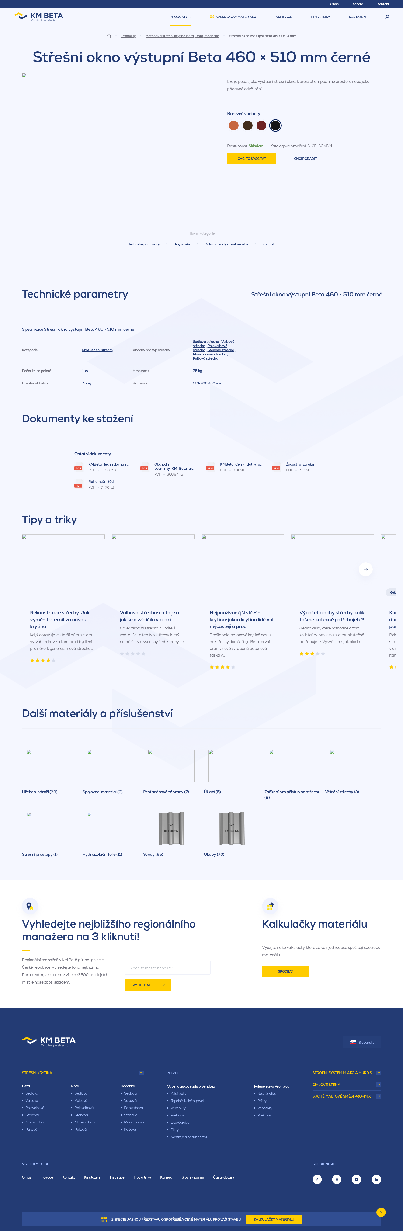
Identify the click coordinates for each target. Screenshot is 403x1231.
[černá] (275, 125)
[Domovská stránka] (109, 36)
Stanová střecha (221, 350)
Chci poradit (305, 158)
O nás (26, 1177)
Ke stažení (92, 1177)
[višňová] (261, 125)
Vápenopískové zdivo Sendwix (191, 1086)
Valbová (31, 1100)
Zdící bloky (178, 1093)
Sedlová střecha (206, 341)
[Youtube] (356, 1179)
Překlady (177, 1115)
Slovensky (366, 1042)
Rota (75, 1086)
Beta (26, 1086)
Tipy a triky (182, 244)
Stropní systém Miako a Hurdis (342, 1073)
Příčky (262, 1101)
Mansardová (35, 1122)
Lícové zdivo (180, 1122)
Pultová (31, 1129)
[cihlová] (233, 125)
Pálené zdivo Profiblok (271, 1086)
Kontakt (268, 244)
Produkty (128, 36)
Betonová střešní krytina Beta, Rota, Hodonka (182, 36)
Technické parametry (144, 244)
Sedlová (31, 1093)
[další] (366, 569)
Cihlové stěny (326, 1084)
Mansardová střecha (209, 354)
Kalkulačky (274, 1219)
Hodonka (128, 1086)
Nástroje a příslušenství (189, 1137)
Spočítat (285, 971)
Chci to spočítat (252, 158)
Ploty (175, 1129)
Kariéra (166, 1177)
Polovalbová (34, 1108)
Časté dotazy (223, 1177)
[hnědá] (247, 125)
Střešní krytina (37, 1073)
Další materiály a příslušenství (226, 244)
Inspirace (117, 1177)
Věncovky (178, 1108)
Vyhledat (142, 985)
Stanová (32, 1115)
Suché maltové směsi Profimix (342, 1096)
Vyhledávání (387, 17)
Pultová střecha (205, 358)
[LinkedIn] (376, 1179)
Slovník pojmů (193, 1177)
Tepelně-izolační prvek (188, 1101)
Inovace (47, 1177)
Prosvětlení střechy (97, 350)
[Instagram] (336, 1179)
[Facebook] (317, 1179)
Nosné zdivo (266, 1093)
